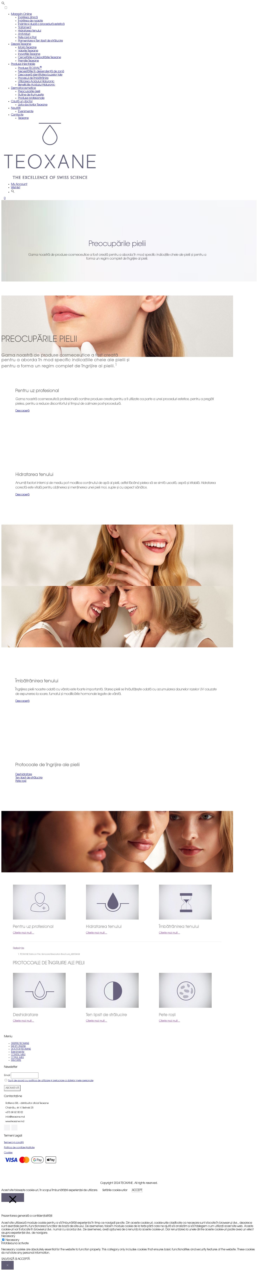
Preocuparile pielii (29, 91)
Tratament (24, 27)
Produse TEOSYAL (30, 68)
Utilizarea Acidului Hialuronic (36, 81)
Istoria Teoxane (27, 47)
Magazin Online (21, 14)
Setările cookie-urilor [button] (114, 1190)
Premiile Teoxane (28, 60)
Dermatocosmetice (23, 88)
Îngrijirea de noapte (30, 20)
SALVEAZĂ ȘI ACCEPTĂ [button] (15, 1259)
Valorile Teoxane (28, 50)
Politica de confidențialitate (19, 1147)
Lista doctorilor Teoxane (32, 104)
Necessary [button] (8, 1236)
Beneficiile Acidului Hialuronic (36, 84)
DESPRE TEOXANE (20, 1043)
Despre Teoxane (21, 44)
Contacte (17, 114)
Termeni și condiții (14, 1142)
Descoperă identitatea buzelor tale (40, 74)
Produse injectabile (23, 64)
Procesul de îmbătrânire (33, 78)
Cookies (8, 1153)
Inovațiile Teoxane (29, 54)
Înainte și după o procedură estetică (41, 24)
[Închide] (12, 1197)
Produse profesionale (31, 98)
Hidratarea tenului (29, 30)
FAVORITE (16, 1060)
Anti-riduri (24, 34)
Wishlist (15, 187)
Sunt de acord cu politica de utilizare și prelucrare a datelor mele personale (50, 1080)
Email (7, 1075)
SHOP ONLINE (18, 1046)
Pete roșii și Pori (27, 37)
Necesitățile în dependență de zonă (41, 71)
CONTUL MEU (18, 1055)
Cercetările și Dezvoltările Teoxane (39, 57)
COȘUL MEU (17, 1057)
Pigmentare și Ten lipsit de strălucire (40, 40)
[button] (22, 411)
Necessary (12, 1240)
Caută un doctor (22, 101)
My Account (19, 184)
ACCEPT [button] (137, 1190)
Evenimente (25, 111)
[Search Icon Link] (13, 192)
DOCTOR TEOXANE (21, 1049)
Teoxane (23, 118)
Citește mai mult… (23, 933)
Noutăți (16, 108)
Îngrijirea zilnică (28, 17)
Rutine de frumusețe (31, 94)
